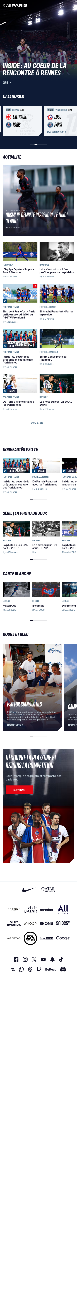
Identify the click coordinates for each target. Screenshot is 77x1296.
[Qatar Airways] (48, 889)
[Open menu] (72, 5)
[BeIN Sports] (46, 938)
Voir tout (37, 423)
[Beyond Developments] (14, 909)
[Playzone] (19, 789)
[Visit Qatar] (30, 909)
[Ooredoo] (46, 909)
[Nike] (29, 889)
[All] (63, 909)
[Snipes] (63, 923)
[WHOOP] (30, 923)
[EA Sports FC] (30, 938)
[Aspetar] (14, 938)
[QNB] (46, 923)
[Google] (63, 938)
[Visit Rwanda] (14, 923)
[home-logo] (15, 5)
